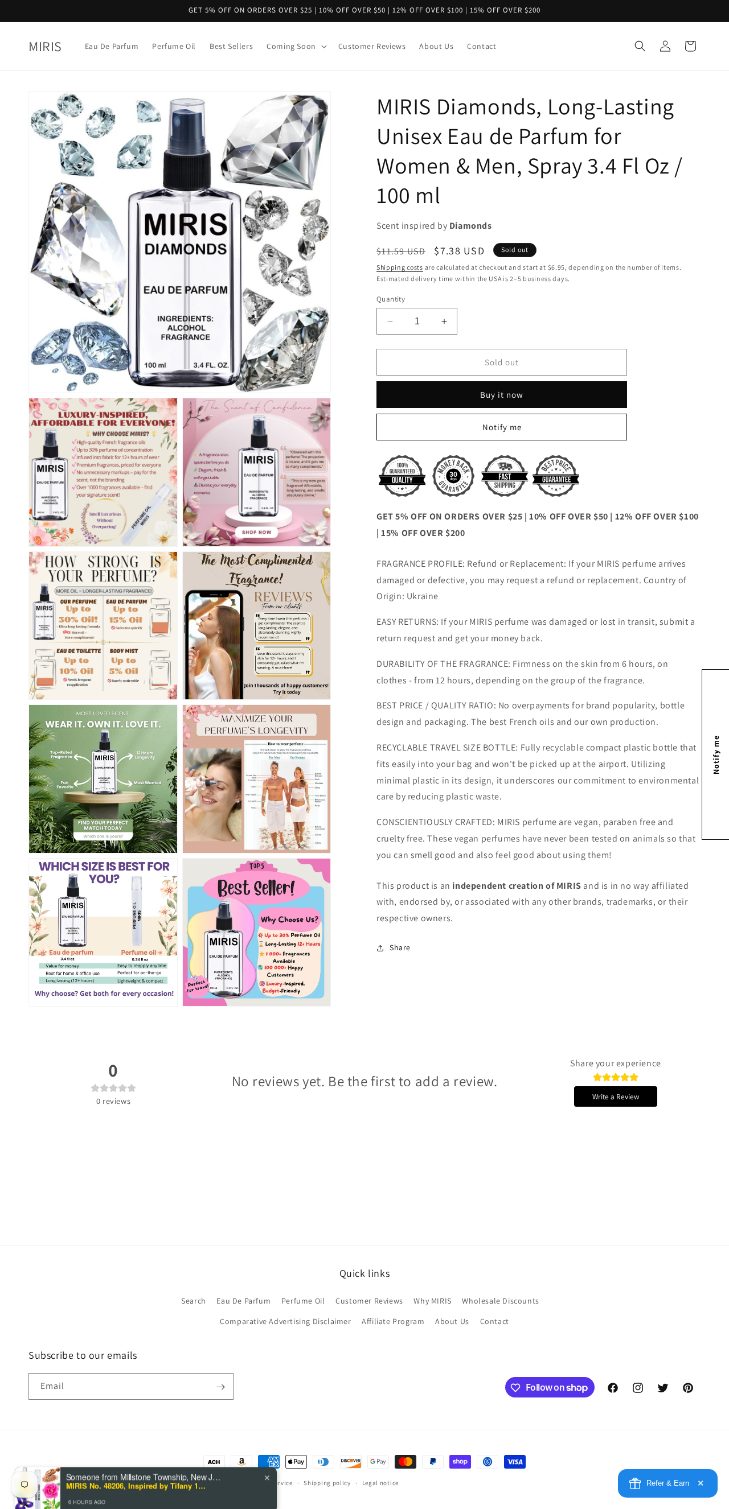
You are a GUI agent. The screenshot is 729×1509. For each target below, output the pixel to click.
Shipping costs (399, 267)
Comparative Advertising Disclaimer (285, 1321)
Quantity (390, 299)
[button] (295, 46)
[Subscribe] (220, 1387)
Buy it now (501, 394)
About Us (452, 1321)
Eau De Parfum (243, 1301)
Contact (494, 1321)
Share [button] (400, 947)
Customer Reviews (369, 1301)
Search (193, 1301)
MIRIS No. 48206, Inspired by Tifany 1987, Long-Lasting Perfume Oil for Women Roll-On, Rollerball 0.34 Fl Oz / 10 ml (137, 1465)
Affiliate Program (393, 1321)
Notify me (502, 427)
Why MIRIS (432, 1301)
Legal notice (380, 1482)
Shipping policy (327, 1482)
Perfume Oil (303, 1301)
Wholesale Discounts (500, 1301)
